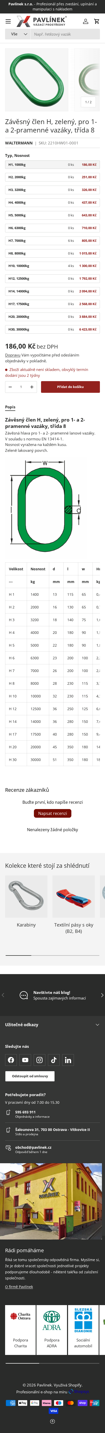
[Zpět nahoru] (52, 1422)
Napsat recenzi (52, 813)
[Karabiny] (26, 896)
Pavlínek (44, 1384)
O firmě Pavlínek (19, 1286)
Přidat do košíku (70, 386)
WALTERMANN (19, 142)
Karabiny (26, 925)
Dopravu (12, 354)
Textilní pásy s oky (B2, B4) (73, 928)
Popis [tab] (10, 406)
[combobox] (52, 34)
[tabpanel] (52, 591)
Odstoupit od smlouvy (30, 1076)
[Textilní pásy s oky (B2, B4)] (73, 896)
